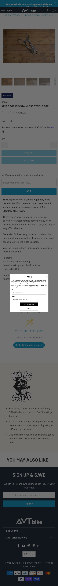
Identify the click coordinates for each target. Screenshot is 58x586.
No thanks (29, 309)
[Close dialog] (47, 275)
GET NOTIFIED (29, 304)
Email (13, 296)
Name (13, 290)
